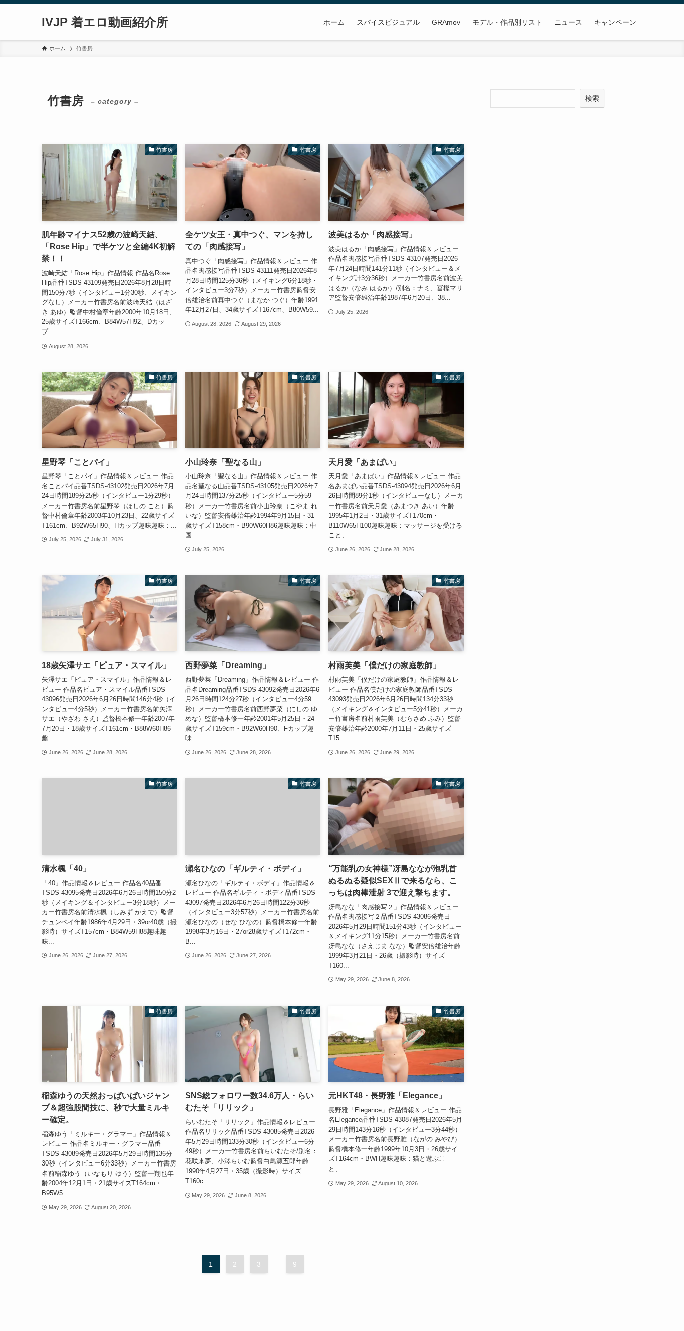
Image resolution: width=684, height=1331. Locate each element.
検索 (592, 98)
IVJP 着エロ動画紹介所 (105, 22)
